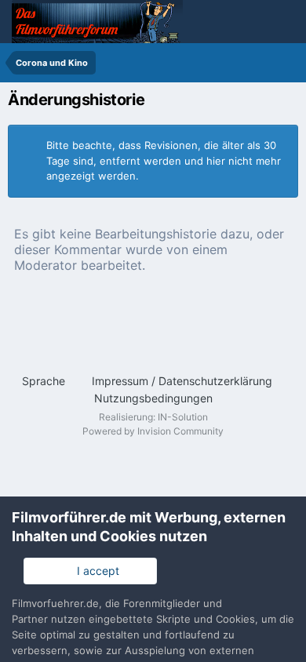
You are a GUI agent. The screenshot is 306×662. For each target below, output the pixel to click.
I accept (95, 570)
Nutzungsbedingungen (153, 398)
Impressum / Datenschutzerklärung (182, 380)
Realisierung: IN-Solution (153, 417)
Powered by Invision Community (153, 431)
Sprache (45, 380)
